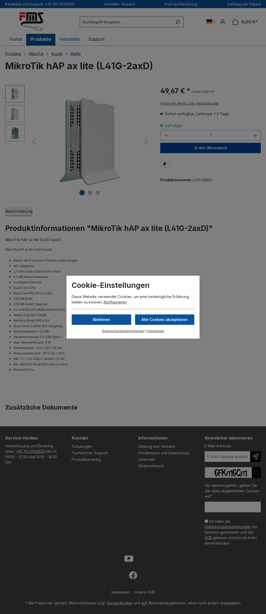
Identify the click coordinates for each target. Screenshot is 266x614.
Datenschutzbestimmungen (123, 331)
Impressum (155, 331)
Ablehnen (101, 319)
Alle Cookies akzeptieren (165, 319)
